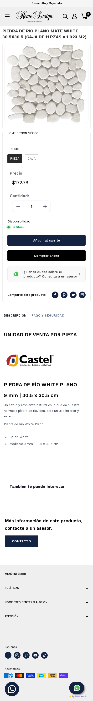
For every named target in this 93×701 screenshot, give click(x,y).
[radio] (14, 158)
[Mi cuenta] (74, 16)
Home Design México (22, 133)
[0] (84, 16)
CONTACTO (21, 541)
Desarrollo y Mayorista (46, 3)
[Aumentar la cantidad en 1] (45, 206)
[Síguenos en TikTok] (44, 655)
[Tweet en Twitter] (73, 295)
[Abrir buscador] (65, 16)
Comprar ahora (46, 255)
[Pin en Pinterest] (64, 295)
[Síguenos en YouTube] (35, 655)
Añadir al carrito (46, 240)
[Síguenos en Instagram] (17, 655)
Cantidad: (19, 195)
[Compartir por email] (82, 295)
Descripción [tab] (15, 315)
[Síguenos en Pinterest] (26, 655)
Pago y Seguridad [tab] (47, 315)
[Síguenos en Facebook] (8, 655)
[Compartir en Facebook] (55, 295)
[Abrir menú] (7, 16)
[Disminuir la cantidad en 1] (18, 206)
